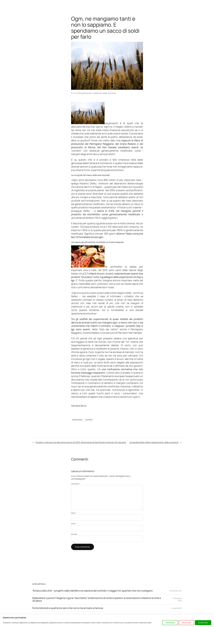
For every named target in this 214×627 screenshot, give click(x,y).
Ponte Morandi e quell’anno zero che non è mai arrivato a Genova (67, 608)
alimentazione (77, 420)
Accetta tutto (203, 623)
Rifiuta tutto (186, 623)
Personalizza (170, 623)
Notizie (104, 93)
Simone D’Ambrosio (84, 93)
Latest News (97, 93)
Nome (73, 513)
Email (73, 523)
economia (88, 420)
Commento (75, 484)
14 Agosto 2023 (176, 608)
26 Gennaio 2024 (176, 591)
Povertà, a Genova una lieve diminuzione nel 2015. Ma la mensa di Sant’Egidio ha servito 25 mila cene (81, 442)
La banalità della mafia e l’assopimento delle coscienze (154, 442)
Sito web (74, 534)
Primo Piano (112, 93)
